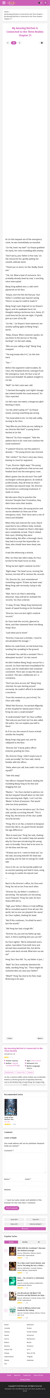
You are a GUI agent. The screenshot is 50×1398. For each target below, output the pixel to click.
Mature (6, 1342)
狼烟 (18, 1066)
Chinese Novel (36, 1061)
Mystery (25, 1270)
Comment (9, 1151)
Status (14, 1224)
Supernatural (30, 1255)
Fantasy (33, 1253)
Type (35, 1219)
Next (19, 42)
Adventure (26, 1253)
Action (6, 1325)
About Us (17, 1375)
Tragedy (30, 1357)
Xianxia (30, 1072)
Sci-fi (22, 1315)
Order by (35, 1224)
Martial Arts (9, 1072)
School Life (21, 1072)
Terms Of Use (38, 1375)
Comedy (33, 1268)
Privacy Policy (25, 1380)
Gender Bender (32, 1332)
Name (7, 1179)
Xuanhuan (30, 1360)
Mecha (37, 1313)
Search (25, 1229)
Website (7, 1190)
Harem (39, 1253)
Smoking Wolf (11, 1066)
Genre (14, 1219)
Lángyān (15, 1063)
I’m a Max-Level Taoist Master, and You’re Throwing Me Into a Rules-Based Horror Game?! (31, 1265)
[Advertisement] (25, 140)
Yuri (5, 1364)
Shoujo (6, 1353)
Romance (30, 1346)
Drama (39, 1298)
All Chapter (13, 42)
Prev (7, 42)
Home (9, 1375)
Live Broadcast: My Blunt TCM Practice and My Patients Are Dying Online (31, 1295)
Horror (19, 1270)
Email (28, 1179)
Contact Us (27, 1375)
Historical (30, 1335)
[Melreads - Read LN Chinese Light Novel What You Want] (11, 3)
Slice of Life (31, 1353)
